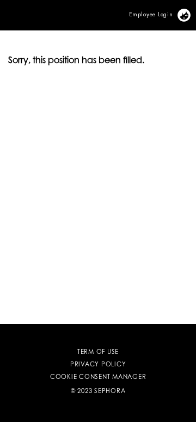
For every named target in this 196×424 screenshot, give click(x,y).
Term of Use (98, 353)
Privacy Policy (98, 365)
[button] (2, 8)
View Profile (190, 13)
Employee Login (151, 14)
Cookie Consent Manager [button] (98, 378)
